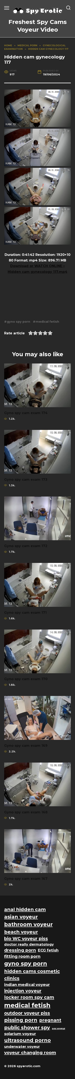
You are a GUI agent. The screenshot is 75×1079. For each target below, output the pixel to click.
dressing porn (20, 950)
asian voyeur (21, 917)
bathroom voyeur (28, 924)
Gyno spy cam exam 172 (25, 546)
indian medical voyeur (27, 984)
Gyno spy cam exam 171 (25, 613)
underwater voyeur (22, 1046)
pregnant (50, 1020)
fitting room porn (22, 956)
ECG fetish (48, 950)
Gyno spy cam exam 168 (26, 812)
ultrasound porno (27, 1040)
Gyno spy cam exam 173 (25, 479)
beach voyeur (21, 932)
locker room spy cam (29, 997)
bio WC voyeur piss (26, 938)
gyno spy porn (18, 322)
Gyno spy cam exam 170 (26, 679)
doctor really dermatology (29, 944)
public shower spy (27, 1027)
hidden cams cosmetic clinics (32, 974)
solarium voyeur (20, 1034)
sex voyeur (58, 1028)
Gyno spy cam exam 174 (26, 413)
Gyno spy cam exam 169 (26, 746)
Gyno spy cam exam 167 (26, 879)
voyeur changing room (30, 1052)
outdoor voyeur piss (27, 1013)
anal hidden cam (25, 909)
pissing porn (20, 1020)
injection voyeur (22, 990)
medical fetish (47, 322)
